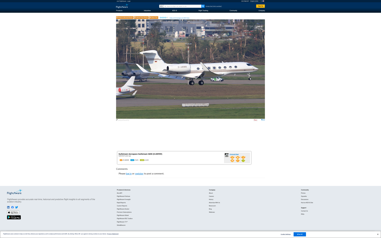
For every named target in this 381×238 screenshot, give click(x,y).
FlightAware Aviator (123, 209)
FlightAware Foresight (124, 199)
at (144, 160)
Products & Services (123, 190)
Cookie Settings (286, 234)
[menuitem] (119, 11)
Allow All (300, 234)
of (134, 160)
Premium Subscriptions (124, 212)
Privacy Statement (112, 234)
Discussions (304, 199)
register (139, 173)
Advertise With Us (214, 202)
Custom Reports (122, 206)
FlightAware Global (123, 215)
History (211, 199)
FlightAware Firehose (123, 196)
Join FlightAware (121, 1)
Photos (303, 193)
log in (129, 173)
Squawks (304, 196)
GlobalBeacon (121, 225)
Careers (211, 196)
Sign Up (260, 6)
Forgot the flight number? (214, 6)
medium (120, 120)
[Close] (378, 234)
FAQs (302, 214)
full (128, 120)
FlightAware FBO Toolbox (125, 218)
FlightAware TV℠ (122, 222)
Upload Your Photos (142, 17)
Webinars (212, 212)
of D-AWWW (124, 160)
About (211, 193)
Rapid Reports (121, 202)
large (125, 120)
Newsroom (212, 206)
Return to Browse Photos (125, 17)
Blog (210, 209)
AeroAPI (119, 193)
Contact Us (304, 211)
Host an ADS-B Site (307, 202)
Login (128, 1)
